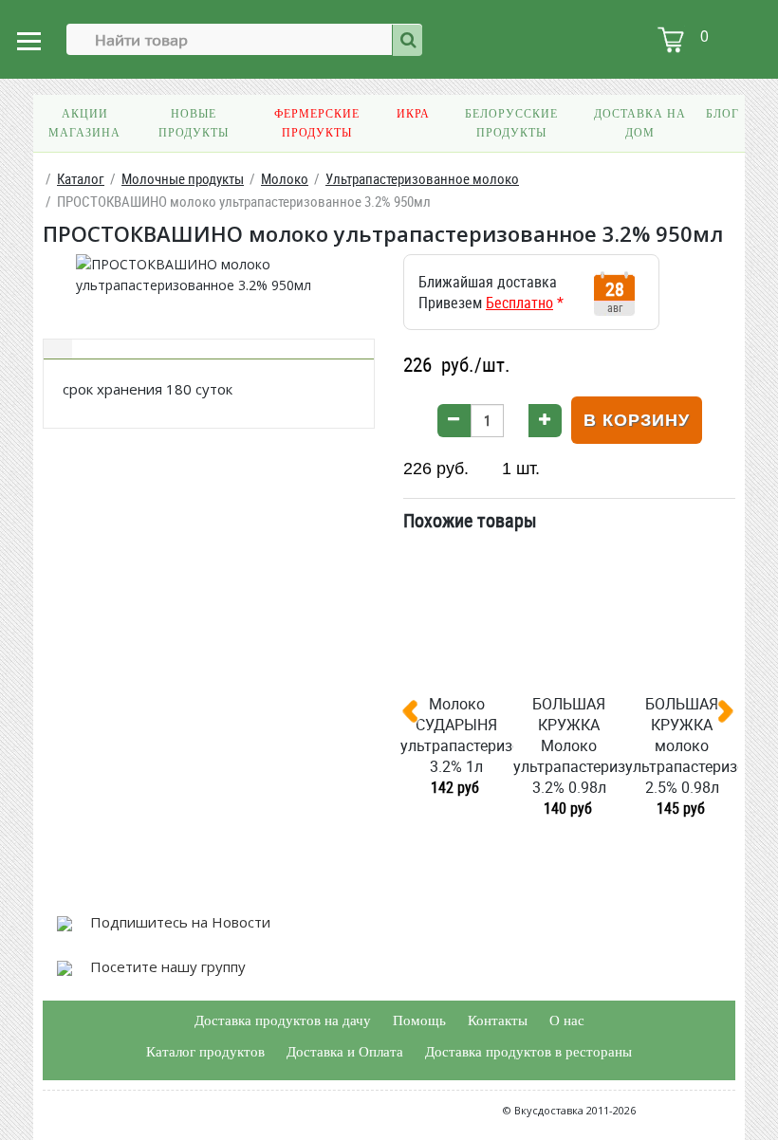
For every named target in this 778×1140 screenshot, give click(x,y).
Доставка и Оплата (345, 1051)
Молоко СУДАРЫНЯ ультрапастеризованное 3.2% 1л (456, 735)
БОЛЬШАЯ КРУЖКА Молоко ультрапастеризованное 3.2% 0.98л (569, 745)
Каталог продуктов (205, 1051)
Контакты (498, 1020)
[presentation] (417, 715)
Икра (413, 113)
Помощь (419, 1020)
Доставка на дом (640, 123)
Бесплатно (519, 302)
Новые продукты (193, 123)
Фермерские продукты (317, 123)
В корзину (637, 420)
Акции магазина (84, 123)
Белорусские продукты (511, 123)
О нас (566, 1020)
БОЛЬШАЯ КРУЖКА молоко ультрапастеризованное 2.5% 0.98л (681, 745)
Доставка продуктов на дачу (282, 1020)
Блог (722, 113)
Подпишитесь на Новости (178, 921)
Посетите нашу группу (166, 966)
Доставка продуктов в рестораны (528, 1051)
